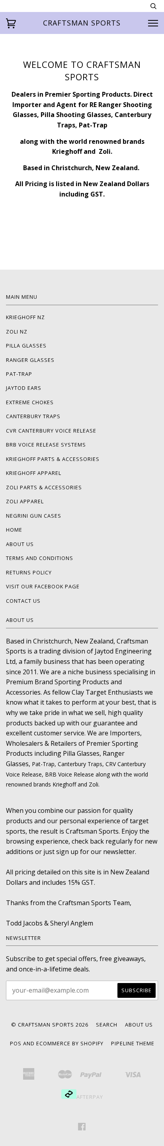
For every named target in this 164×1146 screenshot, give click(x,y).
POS (15, 1043)
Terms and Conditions (39, 558)
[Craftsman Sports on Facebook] (82, 1127)
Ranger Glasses (30, 359)
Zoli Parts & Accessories (44, 487)
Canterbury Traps (33, 416)
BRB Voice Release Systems (46, 444)
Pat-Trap (19, 373)
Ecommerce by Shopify (69, 1043)
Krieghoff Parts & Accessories (53, 459)
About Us (20, 544)
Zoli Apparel (25, 501)
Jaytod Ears (23, 387)
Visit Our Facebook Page (43, 586)
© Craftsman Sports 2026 (49, 1024)
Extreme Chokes (30, 402)
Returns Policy (29, 572)
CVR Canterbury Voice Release (51, 430)
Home (14, 529)
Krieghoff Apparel (33, 473)
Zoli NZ (16, 331)
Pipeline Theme (132, 1043)
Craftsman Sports (82, 23)
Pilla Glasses (26, 345)
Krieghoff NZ (25, 317)
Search (106, 1024)
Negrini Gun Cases (33, 515)
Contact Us (23, 600)
